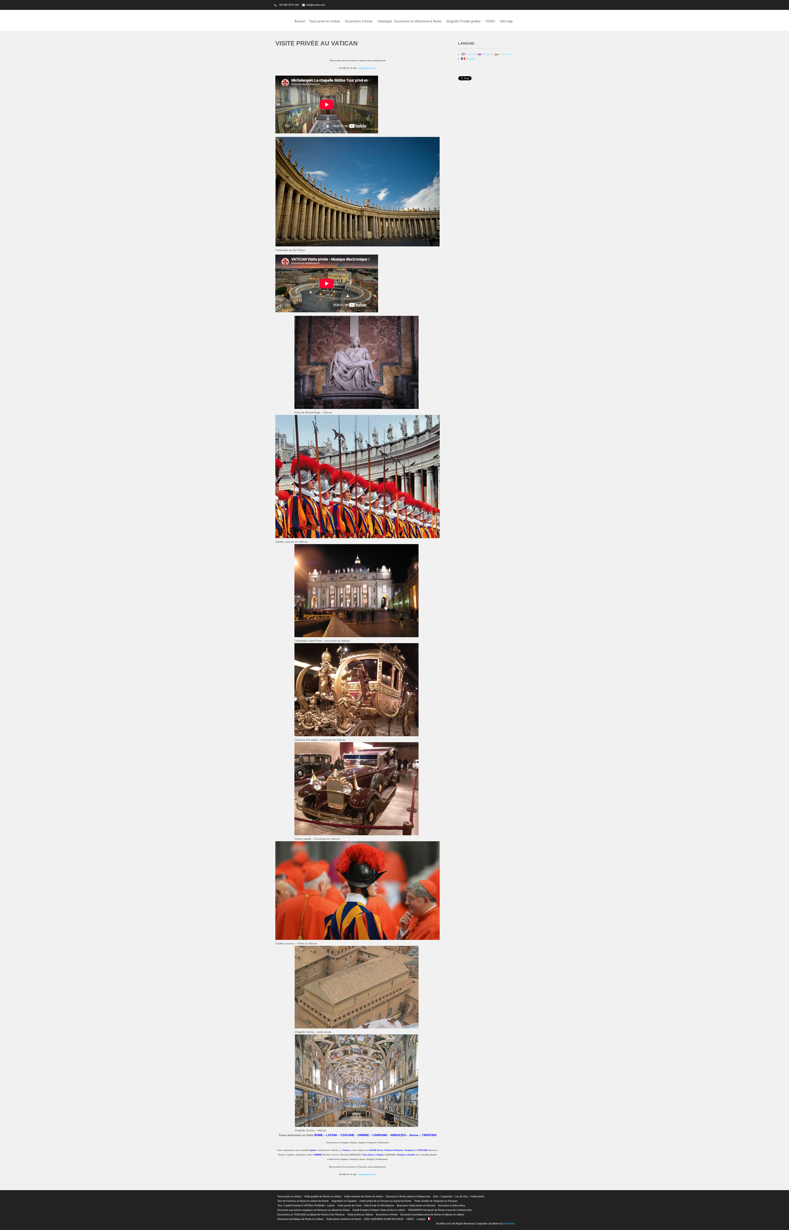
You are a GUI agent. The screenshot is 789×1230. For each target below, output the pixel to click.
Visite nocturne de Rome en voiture (363, 1196)
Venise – (415, 1135)
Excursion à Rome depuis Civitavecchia (408, 1196)
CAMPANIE (379, 1135)
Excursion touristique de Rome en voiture (300, 1219)
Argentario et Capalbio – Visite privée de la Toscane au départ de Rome (371, 1201)
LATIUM (331, 1135)
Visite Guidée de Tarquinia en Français (436, 1201)
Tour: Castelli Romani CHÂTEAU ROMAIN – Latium (306, 1205)
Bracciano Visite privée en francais (416, 1205)
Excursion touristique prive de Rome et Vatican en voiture (432, 1214)
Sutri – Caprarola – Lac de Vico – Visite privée (458, 1196)
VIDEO (490, 21)
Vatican (346, 1150)
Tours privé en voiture (324, 21)
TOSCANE (422, 1150)
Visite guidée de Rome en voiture (322, 1196)
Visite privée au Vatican (360, 1214)
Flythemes (509, 1223)
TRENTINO (429, 1135)
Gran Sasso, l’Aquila (373, 1155)
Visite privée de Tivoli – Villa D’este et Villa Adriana (365, 1205)
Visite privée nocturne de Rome (343, 1219)
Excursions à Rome (359, 21)
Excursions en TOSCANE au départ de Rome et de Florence (311, 1214)
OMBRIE (363, 1135)
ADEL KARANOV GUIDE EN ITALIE (384, 1219)
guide (314, 1150)
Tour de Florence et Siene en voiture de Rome (303, 1201)
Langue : (421, 1219)
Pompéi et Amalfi (405, 1155)
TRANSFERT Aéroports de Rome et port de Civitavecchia (440, 1210)
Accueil (299, 21)
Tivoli (380, 1150)
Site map (506, 21)
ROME (318, 1135)
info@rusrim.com (315, 4)
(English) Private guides (463, 21)
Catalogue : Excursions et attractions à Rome (409, 21)
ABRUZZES (398, 1135)
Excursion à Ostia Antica (451, 1205)
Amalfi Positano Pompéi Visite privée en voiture (378, 1210)
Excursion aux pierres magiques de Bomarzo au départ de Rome (313, 1210)
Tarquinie (409, 1150)
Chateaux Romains (393, 1150)
